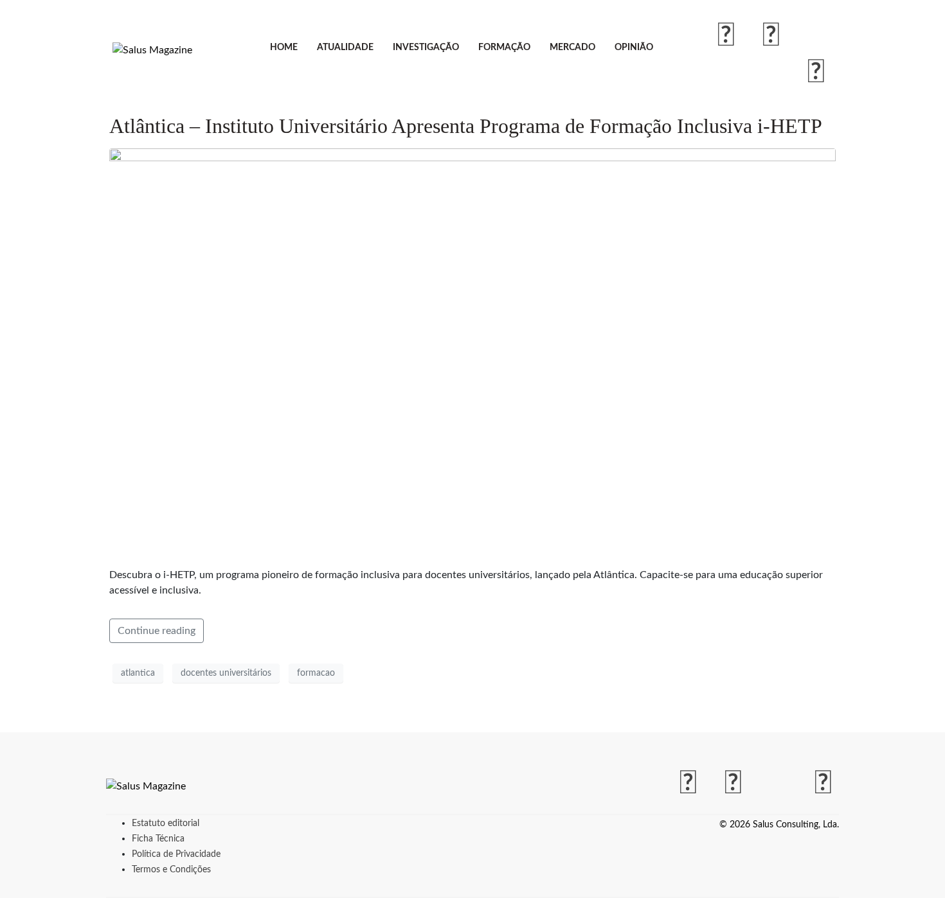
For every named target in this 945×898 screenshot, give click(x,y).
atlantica (138, 673)
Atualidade (345, 47)
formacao (316, 673)
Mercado (572, 47)
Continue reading (156, 631)
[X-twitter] (816, 36)
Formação (504, 47)
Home (284, 47)
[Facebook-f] (726, 36)
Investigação (426, 47)
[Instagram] (771, 36)
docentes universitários (226, 673)
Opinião (634, 47)
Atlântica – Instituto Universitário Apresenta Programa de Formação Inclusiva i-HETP (465, 125)
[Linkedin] (816, 73)
